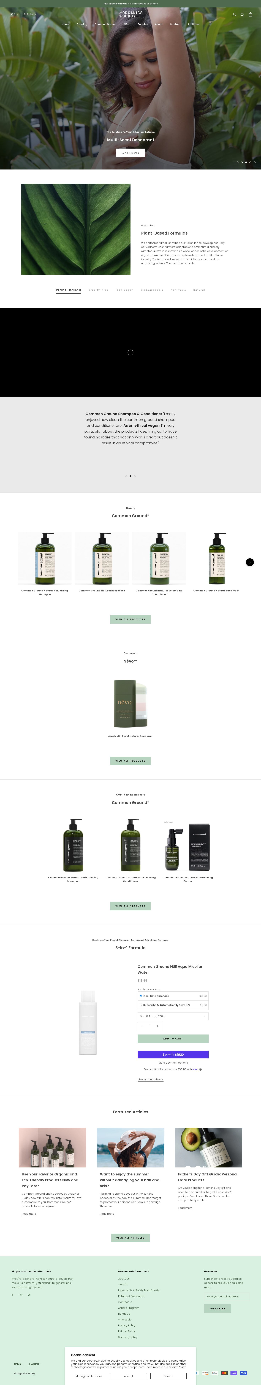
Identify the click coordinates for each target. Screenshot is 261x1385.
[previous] (11, 562)
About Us (124, 1278)
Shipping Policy (127, 1337)
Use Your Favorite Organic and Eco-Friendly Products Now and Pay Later (50, 1180)
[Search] (242, 14)
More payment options (173, 1062)
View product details (151, 1079)
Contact (175, 24)
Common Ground (105, 24)
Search (122, 1284)
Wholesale (124, 1319)
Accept (128, 1376)
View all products (130, 619)
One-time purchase (156, 996)
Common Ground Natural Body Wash (102, 590)
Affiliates (193, 24)
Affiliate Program (128, 1308)
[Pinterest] (29, 1295)
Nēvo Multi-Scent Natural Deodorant (130, 736)
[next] (250, 562)
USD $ (12, 14)
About (158, 24)
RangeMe (124, 1314)
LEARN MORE (130, 152)
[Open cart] (250, 14)
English (28, 14)
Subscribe (217, 1308)
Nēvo (127, 24)
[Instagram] (21, 1295)
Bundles (143, 24)
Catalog (82, 24)
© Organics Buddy (24, 1373)
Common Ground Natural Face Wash (216, 590)
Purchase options (149, 989)
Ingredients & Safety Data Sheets (139, 1290)
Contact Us (125, 1302)
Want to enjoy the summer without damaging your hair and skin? (129, 1180)
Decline (168, 1376)
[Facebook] (13, 1295)
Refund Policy (126, 1331)
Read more (29, 1214)
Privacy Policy (177, 1367)
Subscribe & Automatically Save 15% (167, 1005)
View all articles (130, 1237)
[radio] (141, 996)
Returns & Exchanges (131, 1296)
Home (65, 24)
